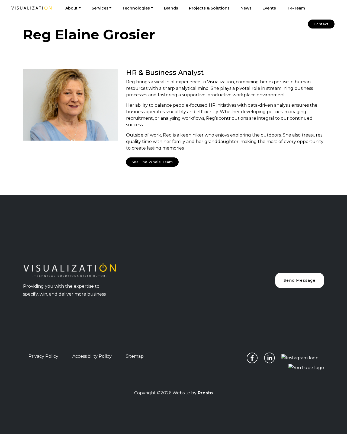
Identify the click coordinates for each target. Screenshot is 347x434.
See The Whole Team (152, 162)
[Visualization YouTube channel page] (306, 367)
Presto (205, 392)
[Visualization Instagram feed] (300, 357)
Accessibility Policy (92, 356)
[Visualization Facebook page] (252, 357)
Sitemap (135, 356)
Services (100, 8)
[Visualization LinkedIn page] (269, 357)
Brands (171, 8)
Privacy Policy (43, 356)
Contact (321, 24)
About (71, 8)
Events (269, 8)
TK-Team (296, 8)
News (246, 8)
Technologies (136, 8)
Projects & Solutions (209, 8)
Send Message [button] (300, 280)
